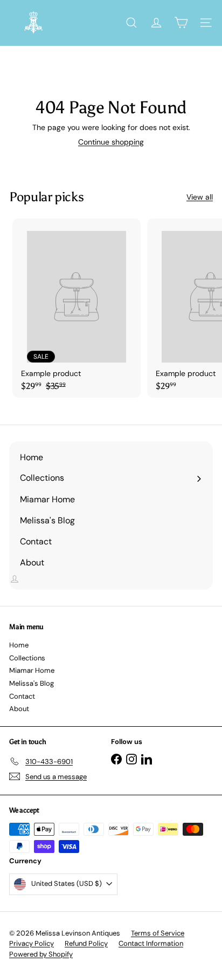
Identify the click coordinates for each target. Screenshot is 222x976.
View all (199, 197)
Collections (27, 658)
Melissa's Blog (31, 683)
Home (19, 645)
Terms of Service (157, 933)
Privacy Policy (31, 943)
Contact (22, 696)
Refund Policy (86, 943)
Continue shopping (111, 142)
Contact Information (151, 943)
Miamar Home (31, 670)
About (19, 708)
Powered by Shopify (41, 954)
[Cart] (181, 22)
